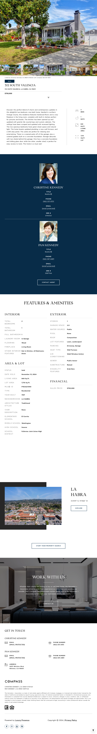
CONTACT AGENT (48, 282)
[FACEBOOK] (7, 726)
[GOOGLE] (22, 726)
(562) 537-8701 (48, 201)
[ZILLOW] (17, 726)
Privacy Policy (71, 720)
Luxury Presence (22, 720)
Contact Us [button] (48, 604)
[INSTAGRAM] (12, 726)
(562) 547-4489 (48, 259)
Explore (78, 508)
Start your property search (48, 546)
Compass (59, 693)
